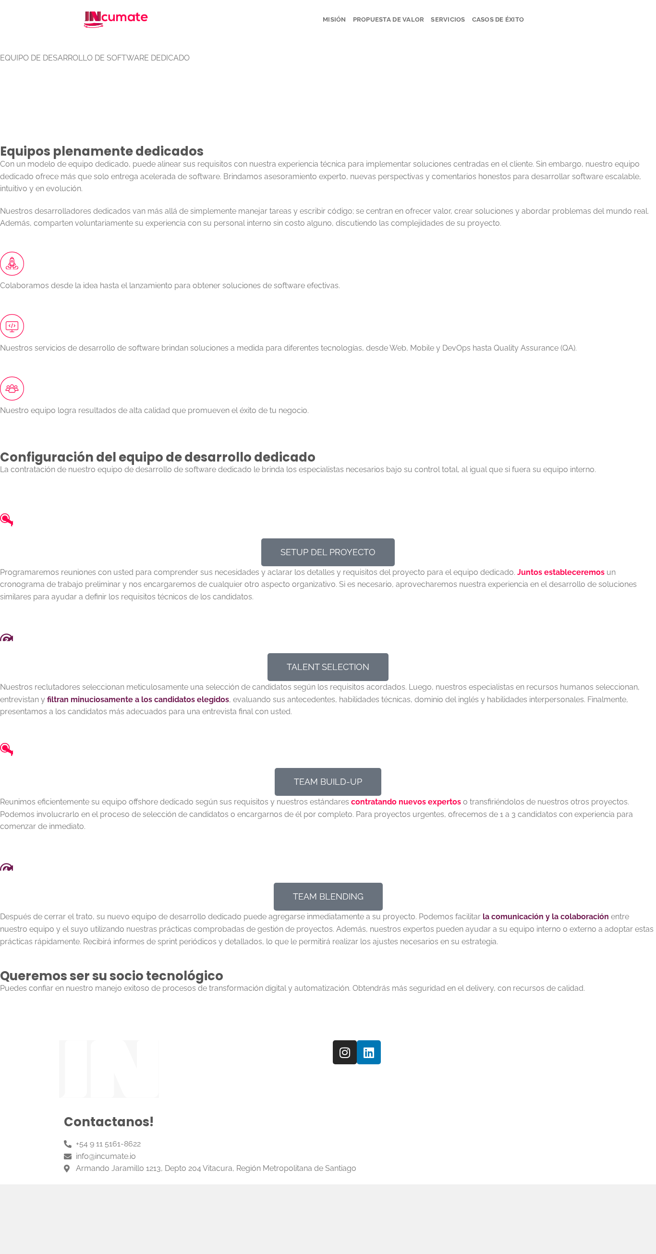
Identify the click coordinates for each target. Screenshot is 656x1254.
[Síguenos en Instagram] (541, 19)
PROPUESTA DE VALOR (389, 19)
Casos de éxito (498, 19)
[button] (328, 552)
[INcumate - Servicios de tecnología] (116, 19)
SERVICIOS (448, 19)
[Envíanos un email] (554, 19)
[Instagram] (345, 1052)
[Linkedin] (369, 1052)
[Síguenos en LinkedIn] (566, 19)
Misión (334, 19)
